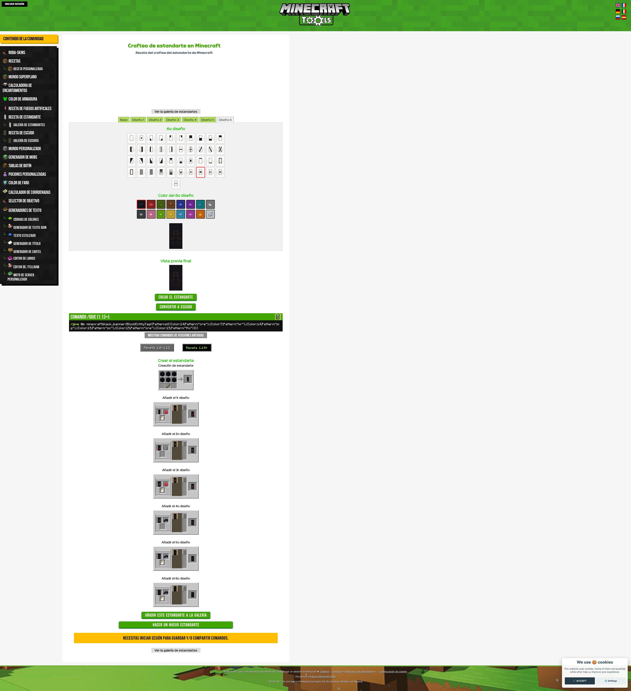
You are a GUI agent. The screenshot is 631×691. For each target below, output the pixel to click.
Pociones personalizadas (27, 174)
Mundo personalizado (24, 148)
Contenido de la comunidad (23, 38)
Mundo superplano (22, 76)
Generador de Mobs (22, 157)
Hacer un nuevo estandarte (176, 624)
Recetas (14, 61)
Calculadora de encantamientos (17, 88)
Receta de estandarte (24, 117)
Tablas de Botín (19, 165)
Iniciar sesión (14, 4)
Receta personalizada (28, 69)
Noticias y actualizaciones (359, 671)
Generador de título (27, 243)
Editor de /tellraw (26, 267)
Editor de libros (24, 258)
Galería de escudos (26, 140)
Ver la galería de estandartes (176, 111)
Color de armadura (22, 99)
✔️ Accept (580, 681)
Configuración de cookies (393, 671)
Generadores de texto (24, 210)
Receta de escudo (21, 132)
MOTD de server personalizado (21, 277)
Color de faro (18, 182)
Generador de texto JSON (29, 227)
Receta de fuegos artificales (29, 108)
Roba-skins (16, 52)
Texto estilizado (24, 235)
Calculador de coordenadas (29, 192)
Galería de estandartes (29, 125)
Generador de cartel (27, 251)
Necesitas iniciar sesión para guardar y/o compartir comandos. (176, 638)
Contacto (337, 671)
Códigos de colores (26, 219)
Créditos (324, 671)
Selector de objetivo (23, 200)
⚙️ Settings (611, 681)
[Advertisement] (167, 83)
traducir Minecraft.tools (322, 676)
